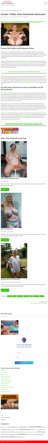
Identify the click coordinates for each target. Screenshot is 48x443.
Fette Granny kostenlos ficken (10, 178)
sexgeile (6, 434)
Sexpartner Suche (4, 389)
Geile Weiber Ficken (5, 391)
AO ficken (5, 427)
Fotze (43, 427)
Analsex (2, 427)
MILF (34, 429)
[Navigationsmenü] (45, 3)
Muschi (36, 429)
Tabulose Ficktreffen (17, 16)
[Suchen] (45, 316)
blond (20, 427)
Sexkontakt (10, 434)
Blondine (23, 427)
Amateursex (3, 370)
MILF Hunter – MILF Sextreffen (7, 387)
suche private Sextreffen (27, 114)
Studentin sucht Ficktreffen (6, 380)
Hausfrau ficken (4, 16)
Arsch (9, 427)
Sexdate (42, 432)
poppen (16, 432)
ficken (14, 296)
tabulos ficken (5, 437)
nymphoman (3, 432)
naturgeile (43, 429)
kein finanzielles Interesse (24, 62)
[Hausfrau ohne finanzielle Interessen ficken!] (15, 45)
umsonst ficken (18, 436)
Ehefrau (9, 296)
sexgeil (2, 434)
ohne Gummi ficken (10, 432)
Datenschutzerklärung (5, 417)
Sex (17, 64)
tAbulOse (42, 434)
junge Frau (17, 429)
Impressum (3, 419)
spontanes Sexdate (5, 378)
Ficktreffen (19, 296)
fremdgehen (26, 296)
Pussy (23, 432)
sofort (29, 434)
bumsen (27, 427)
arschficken (13, 427)
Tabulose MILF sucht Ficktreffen (10, 279)
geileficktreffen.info (5, 441)
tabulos (38, 434)
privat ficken (20, 432)
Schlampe (31, 432)
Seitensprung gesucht (5, 376)
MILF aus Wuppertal (7, 229)
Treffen (42, 296)
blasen (17, 427)
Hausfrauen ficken (5, 429)
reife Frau (35, 99)
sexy (27, 434)
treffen (20, 100)
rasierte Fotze (27, 432)
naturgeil (40, 429)
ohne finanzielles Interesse (28, 82)
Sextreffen (12, 76)
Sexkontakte (16, 434)
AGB (2, 415)
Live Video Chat (4, 385)
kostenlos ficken (10, 16)
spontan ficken (33, 434)
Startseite (2, 10)
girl (44, 427)
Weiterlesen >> (4, 190)
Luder (31, 429)
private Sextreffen (8, 93)
